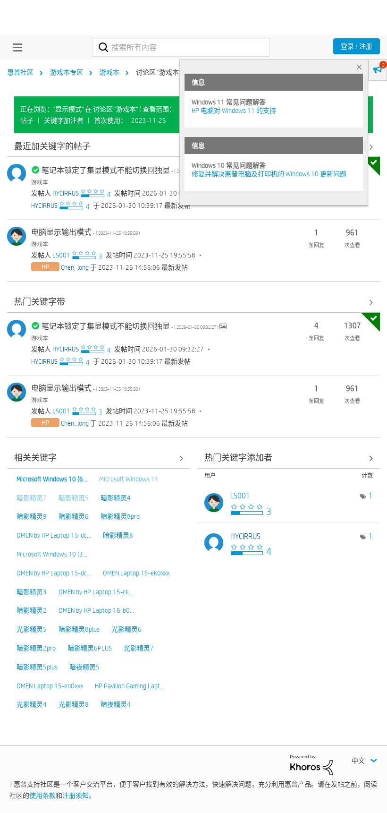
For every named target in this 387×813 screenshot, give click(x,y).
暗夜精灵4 (116, 704)
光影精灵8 (74, 704)
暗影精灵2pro (36, 648)
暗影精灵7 (32, 498)
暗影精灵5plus (37, 667)
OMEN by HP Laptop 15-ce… (96, 592)
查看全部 (193, 302)
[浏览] (15, 47)
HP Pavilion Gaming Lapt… (129, 686)
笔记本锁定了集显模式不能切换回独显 (130, 170)
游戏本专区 (66, 72)
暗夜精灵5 (84, 667)
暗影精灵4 (116, 498)
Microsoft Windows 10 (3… (52, 554)
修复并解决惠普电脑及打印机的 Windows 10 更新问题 (269, 174)
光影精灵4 (32, 704)
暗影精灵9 (32, 516)
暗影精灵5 (74, 498)
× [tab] (359, 67)
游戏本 (109, 72)
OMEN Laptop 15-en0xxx (50, 686)
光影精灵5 (32, 629)
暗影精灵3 (32, 592)
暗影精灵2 (32, 610)
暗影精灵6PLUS (89, 648)
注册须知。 (78, 795)
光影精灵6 (126, 629)
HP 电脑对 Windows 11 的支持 (234, 110)
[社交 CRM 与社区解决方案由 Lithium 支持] (311, 764)
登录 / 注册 (356, 46)
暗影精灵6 (74, 516)
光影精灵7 (139, 648)
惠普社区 (20, 72)
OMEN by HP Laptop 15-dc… (54, 535)
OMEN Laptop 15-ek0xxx (136, 573)
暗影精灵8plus (79, 629)
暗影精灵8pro (120, 516)
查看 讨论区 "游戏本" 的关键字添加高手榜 (288, 458)
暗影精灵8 (118, 535)
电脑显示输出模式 (85, 232)
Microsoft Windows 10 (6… (52, 479)
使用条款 (42, 795)
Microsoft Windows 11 (129, 479)
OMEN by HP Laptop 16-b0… (96, 610)
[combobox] (180, 47)
